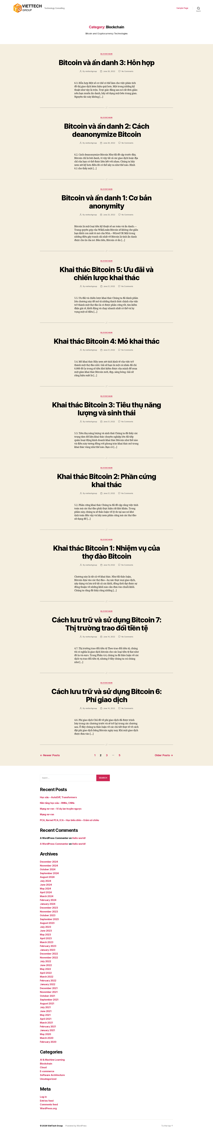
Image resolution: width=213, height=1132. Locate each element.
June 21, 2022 (109, 286)
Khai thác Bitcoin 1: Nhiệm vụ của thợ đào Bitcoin (106, 552)
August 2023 (47, 923)
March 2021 (46, 1022)
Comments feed (49, 1104)
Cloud (43, 1067)
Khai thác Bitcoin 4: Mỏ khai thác (106, 341)
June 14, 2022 (109, 637)
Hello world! (79, 838)
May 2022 (45, 969)
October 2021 (47, 996)
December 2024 (49, 861)
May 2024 (45, 888)
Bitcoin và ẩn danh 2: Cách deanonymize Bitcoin (106, 130)
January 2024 (47, 904)
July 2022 (45, 961)
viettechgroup (91, 71)
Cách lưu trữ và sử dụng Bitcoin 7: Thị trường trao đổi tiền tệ (106, 623)
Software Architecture (52, 1075)
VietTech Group (55, 1126)
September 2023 (49, 919)
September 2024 (49, 873)
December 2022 (49, 953)
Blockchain (106, 54)
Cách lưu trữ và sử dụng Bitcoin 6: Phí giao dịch (106, 695)
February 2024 (48, 900)
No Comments (127, 71)
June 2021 (46, 1011)
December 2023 (49, 907)
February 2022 (48, 980)
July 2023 (45, 927)
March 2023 (46, 942)
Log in (43, 1096)
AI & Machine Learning (52, 1059)
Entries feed (47, 1100)
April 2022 (46, 973)
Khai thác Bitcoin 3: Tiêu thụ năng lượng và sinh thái (106, 408)
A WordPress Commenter (54, 843)
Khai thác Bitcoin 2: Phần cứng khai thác (106, 480)
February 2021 (48, 1026)
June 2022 (46, 965)
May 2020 (45, 1034)
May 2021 (45, 1015)
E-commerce (47, 1071)
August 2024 (47, 877)
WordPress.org (48, 1108)
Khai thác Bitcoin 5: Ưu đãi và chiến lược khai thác (106, 273)
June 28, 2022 (109, 71)
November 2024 (49, 865)
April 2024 (46, 892)
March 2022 (46, 976)
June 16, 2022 (109, 565)
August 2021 (47, 1003)
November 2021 (49, 992)
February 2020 (48, 1041)
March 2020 (46, 1038)
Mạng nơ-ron (47, 814)
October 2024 (47, 869)
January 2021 (47, 1030)
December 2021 (49, 988)
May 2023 (45, 934)
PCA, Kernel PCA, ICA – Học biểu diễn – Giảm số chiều (69, 820)
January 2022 (47, 984)
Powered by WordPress (76, 1126)
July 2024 (45, 881)
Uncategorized (48, 1079)
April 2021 (45, 1019)
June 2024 (46, 884)
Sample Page (182, 8)
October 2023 (47, 915)
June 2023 (46, 930)
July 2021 (45, 1007)
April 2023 (46, 938)
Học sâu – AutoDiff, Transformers (58, 797)
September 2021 (49, 999)
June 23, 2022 (109, 215)
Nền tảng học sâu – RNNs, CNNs (57, 803)
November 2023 (49, 911)
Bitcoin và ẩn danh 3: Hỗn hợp (106, 62)
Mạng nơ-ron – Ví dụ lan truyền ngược (60, 808)
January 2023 (47, 950)
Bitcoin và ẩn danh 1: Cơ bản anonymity (106, 201)
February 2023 (48, 946)
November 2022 (49, 957)
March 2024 (46, 896)
